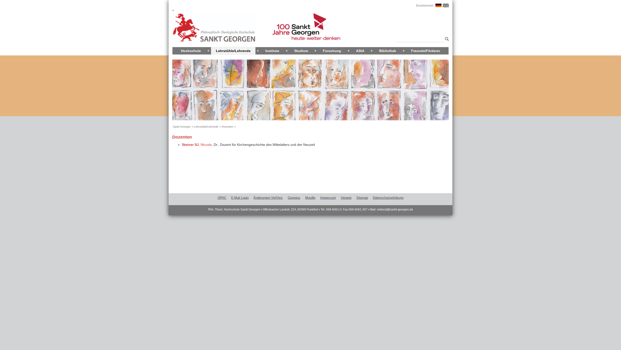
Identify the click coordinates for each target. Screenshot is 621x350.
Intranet (346, 198)
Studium (301, 51)
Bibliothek (387, 51)
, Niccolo (197, 145)
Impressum (328, 198)
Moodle (310, 198)
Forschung (332, 51)
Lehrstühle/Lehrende (233, 51)
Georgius (294, 198)
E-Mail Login (240, 198)
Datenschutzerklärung (388, 198)
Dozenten (227, 126)
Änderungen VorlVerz (268, 198)
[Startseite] (214, 27)
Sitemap (362, 198)
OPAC (222, 198)
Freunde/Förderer (425, 51)
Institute (272, 51)
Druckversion (424, 5)
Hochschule (191, 51)
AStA (360, 51)
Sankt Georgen (182, 126)
